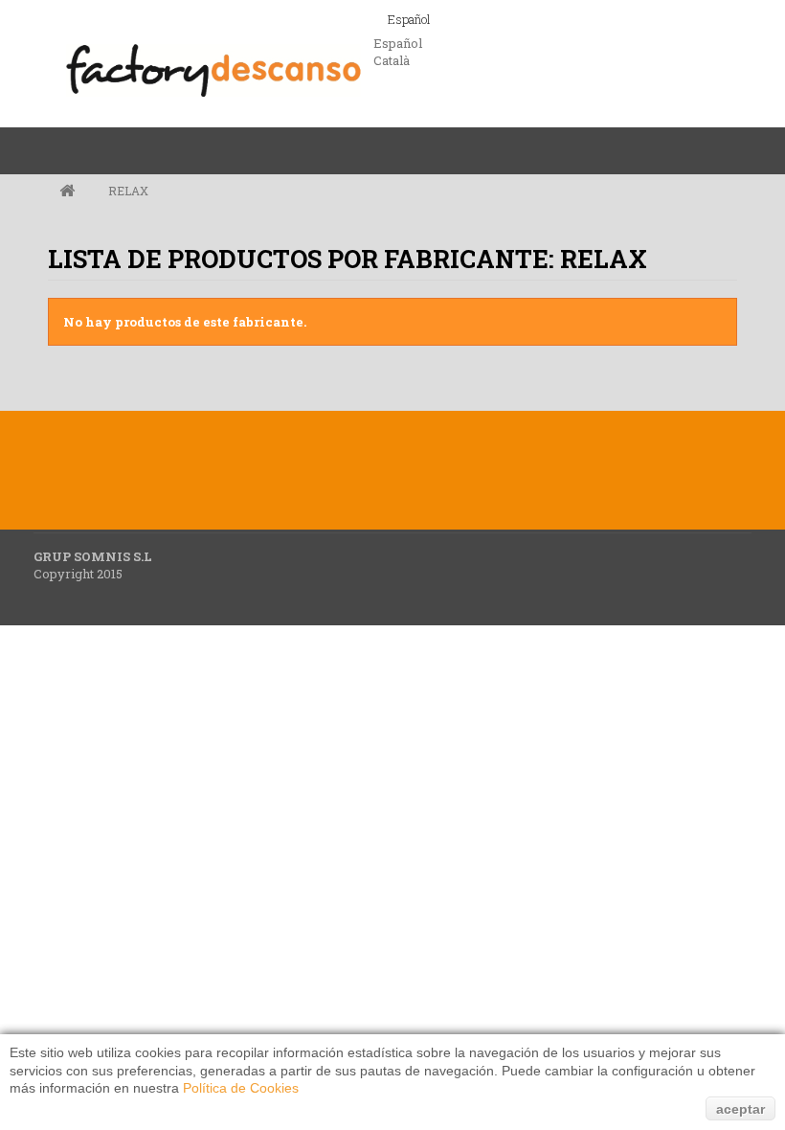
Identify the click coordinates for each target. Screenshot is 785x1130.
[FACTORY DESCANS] (213, 72)
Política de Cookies (241, 1088)
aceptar (740, 1109)
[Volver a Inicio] (67, 191)
